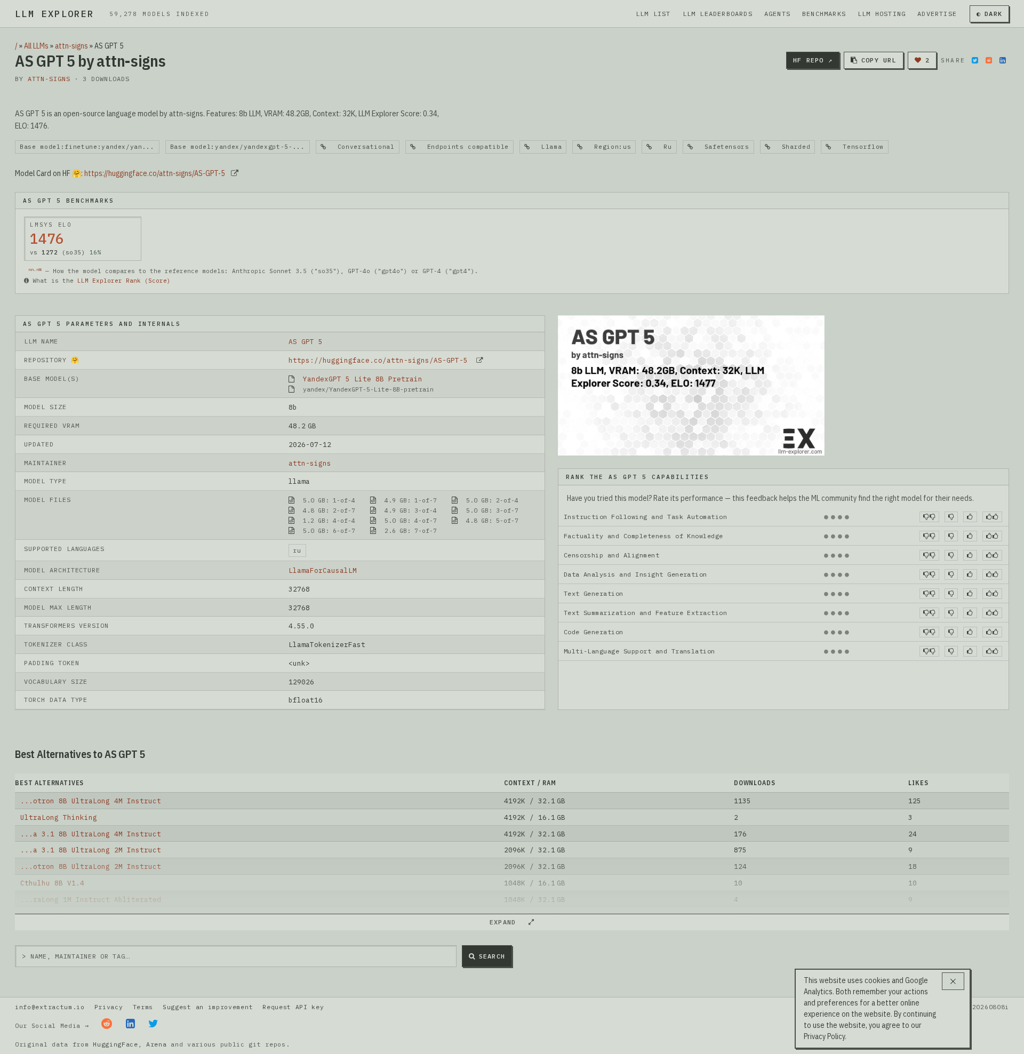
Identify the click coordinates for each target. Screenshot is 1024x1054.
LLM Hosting (882, 14)
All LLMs (36, 46)
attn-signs (71, 46)
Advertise (937, 14)
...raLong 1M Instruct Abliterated (90, 899)
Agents (777, 14)
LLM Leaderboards (718, 14)
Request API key (293, 1007)
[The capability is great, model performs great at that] (992, 517)
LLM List (653, 14)
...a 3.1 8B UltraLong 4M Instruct (90, 833)
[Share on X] (975, 60)
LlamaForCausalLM (323, 570)
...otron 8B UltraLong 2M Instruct (90, 866)
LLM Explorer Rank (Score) (124, 280)
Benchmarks (824, 14)
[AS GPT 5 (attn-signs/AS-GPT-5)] (691, 384)
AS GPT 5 (306, 341)
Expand (507, 922)
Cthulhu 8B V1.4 (52, 883)
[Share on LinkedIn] (1002, 60)
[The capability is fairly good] (970, 517)
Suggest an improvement (208, 1007)
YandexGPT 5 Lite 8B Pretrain (362, 378)
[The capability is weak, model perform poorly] (929, 517)
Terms (143, 1007)
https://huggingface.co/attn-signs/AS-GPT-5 (154, 173)
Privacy (108, 1007)
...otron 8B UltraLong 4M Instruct (90, 800)
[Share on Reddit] (988, 60)
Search (492, 956)
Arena (156, 1044)
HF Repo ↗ (813, 60)
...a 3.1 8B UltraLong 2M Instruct (90, 849)
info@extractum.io (50, 1007)
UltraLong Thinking (58, 817)
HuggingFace (115, 1044)
